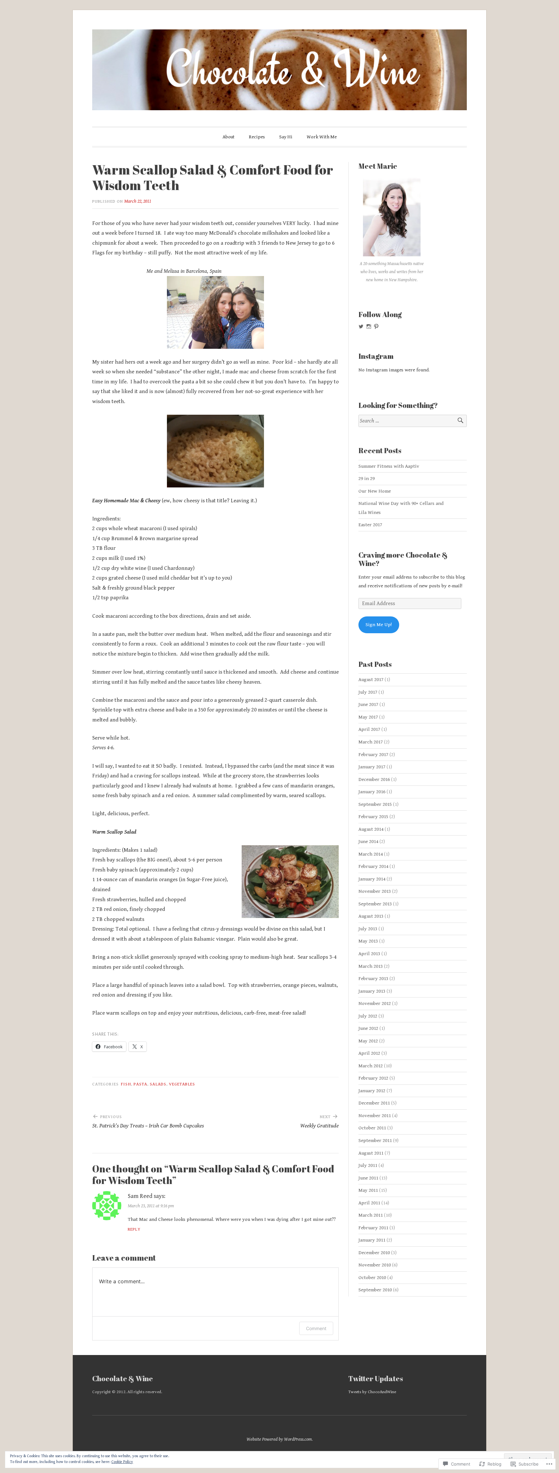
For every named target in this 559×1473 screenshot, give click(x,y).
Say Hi (285, 137)
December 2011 (374, 1103)
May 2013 (368, 941)
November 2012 (374, 1003)
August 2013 (370, 916)
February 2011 (373, 1228)
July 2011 (367, 1165)
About (229, 137)
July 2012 (367, 1016)
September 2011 (375, 1140)
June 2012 (368, 1028)
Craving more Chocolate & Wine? (403, 559)
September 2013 (375, 904)
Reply (134, 1229)
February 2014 (373, 866)
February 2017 (373, 754)
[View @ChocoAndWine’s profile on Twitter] (361, 326)
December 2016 (374, 779)
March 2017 (370, 742)
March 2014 (370, 854)
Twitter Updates (375, 1378)
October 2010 (372, 1277)
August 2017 (370, 679)
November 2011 (374, 1115)
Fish (126, 1084)
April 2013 (369, 953)
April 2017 (369, 729)
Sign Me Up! (379, 624)
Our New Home (374, 491)
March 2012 (370, 1066)
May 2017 (368, 717)
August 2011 (370, 1153)
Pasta (140, 1084)
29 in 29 (366, 478)
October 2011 (372, 1128)
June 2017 (368, 704)
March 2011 (370, 1215)
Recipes (257, 137)
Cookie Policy (122, 1462)
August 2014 (370, 829)
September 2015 (375, 804)
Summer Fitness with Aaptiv (388, 466)
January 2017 (371, 767)
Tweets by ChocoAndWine (372, 1391)
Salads (158, 1084)
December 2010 (374, 1252)
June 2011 (368, 1178)
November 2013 (374, 891)
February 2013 (373, 978)
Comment (316, 1328)
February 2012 (373, 1078)
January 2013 (371, 991)
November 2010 (374, 1265)
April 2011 (369, 1203)
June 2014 (368, 841)
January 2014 (371, 879)
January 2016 (371, 792)
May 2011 (368, 1190)
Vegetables (182, 1084)
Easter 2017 (370, 525)
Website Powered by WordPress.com (279, 1439)
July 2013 (367, 929)
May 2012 (368, 1041)
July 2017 (367, 692)
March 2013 (370, 966)
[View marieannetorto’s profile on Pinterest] (376, 326)
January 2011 (371, 1240)
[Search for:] (412, 421)
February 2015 (373, 816)
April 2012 (369, 1053)
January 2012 (371, 1091)
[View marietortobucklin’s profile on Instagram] (368, 326)
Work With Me (322, 137)
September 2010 (375, 1290)
